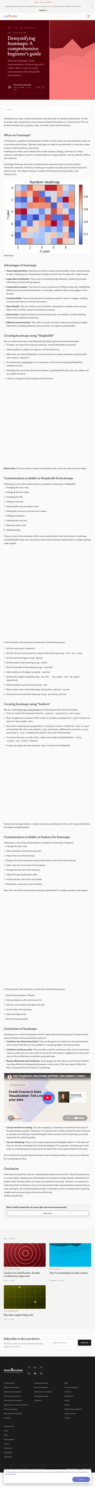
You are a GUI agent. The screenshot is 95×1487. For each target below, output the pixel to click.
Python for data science (12, 1396)
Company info (9, 1426)
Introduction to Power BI (13, 1400)
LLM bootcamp (9, 1383)
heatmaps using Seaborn (29, 709)
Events (67, 1405)
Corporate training (40, 1383)
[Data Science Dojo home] (13, 1370)
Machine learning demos (73, 1409)
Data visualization (28, 28)
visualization (27, 362)
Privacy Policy (82, 1472)
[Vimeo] (41, 1373)
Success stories (70, 1413)
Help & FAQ (8, 1452)
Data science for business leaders (16, 1405)
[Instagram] (29, 1373)
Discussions (69, 1396)
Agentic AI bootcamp (11, 1387)
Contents (46, 109)
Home (9, 28)
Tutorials (68, 1392)
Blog (15, 28)
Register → (43, 10)
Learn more (47, 1213)
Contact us (8, 1448)
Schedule (7, 1418)
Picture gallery (9, 1439)
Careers (7, 1444)
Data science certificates (13, 1413)
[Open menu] (88, 16)
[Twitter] (41, 1367)
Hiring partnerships (41, 1396)
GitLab (67, 1400)
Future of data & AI (71, 1387)
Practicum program (10, 1409)
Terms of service (72, 1469)
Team (6, 1431)
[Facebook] (29, 1367)
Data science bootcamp (12, 1392)
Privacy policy (86, 1469)
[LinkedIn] (35, 1367)
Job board (37, 1400)
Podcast (67, 1418)
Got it (81, 1479)
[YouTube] (35, 1373)
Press (6, 1435)
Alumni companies (41, 1387)
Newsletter (8, 1457)
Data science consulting (42, 1392)
